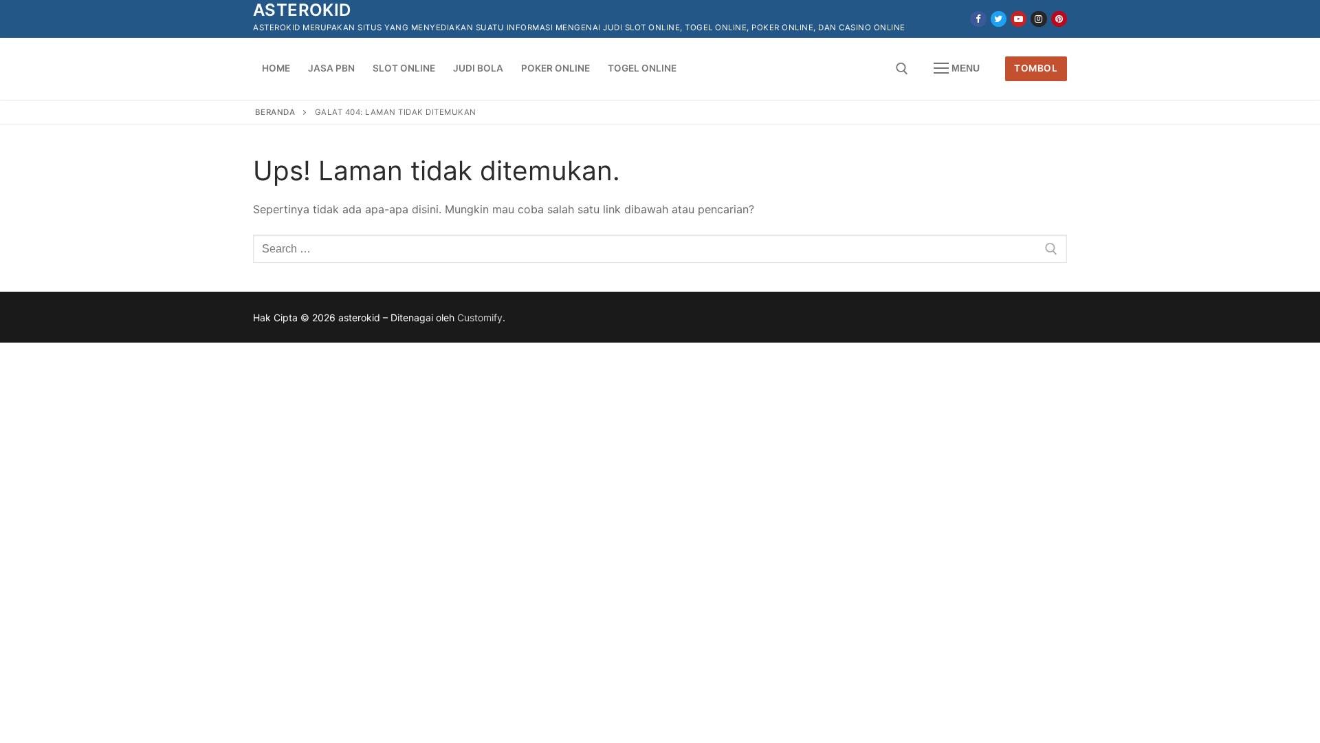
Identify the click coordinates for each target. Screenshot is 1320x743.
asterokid (302, 10)
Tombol (1035, 68)
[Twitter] (998, 19)
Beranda (275, 112)
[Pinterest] (1059, 19)
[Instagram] (1038, 19)
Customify (480, 317)
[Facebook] (978, 19)
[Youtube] (1018, 19)
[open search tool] (902, 69)
